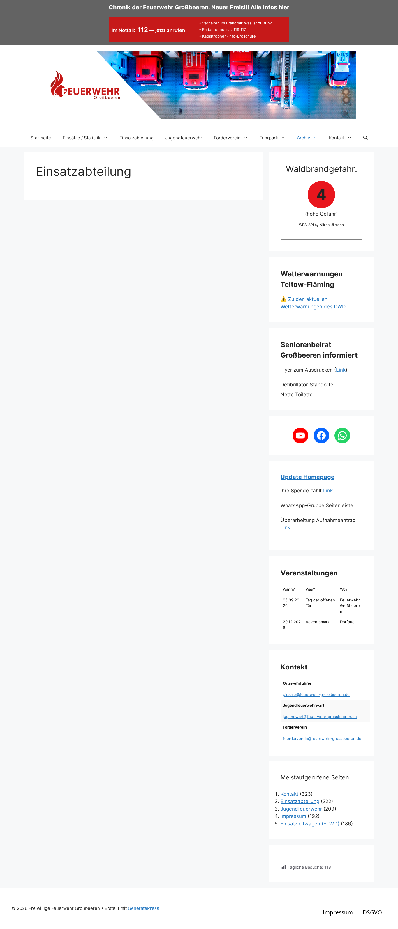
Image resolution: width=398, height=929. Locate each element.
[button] (366, 138)
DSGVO (372, 912)
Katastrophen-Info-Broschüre (229, 36)
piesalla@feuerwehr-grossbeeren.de (316, 694)
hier (284, 7)
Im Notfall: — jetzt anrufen (148, 30)
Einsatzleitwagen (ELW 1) (310, 824)
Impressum (293, 816)
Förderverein (227, 138)
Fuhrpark (269, 138)
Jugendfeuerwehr (183, 138)
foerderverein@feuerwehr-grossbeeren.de (322, 738)
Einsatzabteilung (136, 138)
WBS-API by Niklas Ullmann (321, 225)
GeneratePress (143, 908)
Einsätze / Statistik (82, 138)
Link (341, 370)
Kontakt (336, 138)
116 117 (239, 29)
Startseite (41, 138)
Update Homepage (307, 476)
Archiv (303, 138)
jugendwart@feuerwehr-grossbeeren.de (320, 716)
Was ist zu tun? (258, 23)
